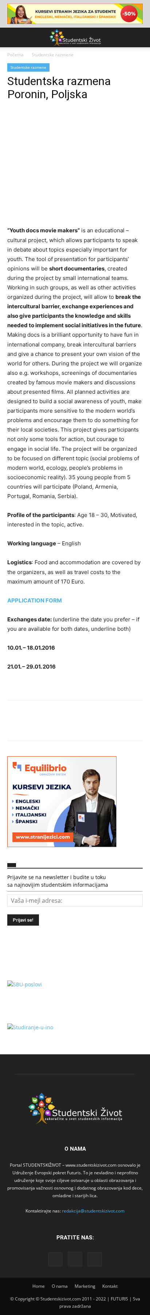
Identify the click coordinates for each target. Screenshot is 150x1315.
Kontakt (110, 1286)
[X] (31, 123)
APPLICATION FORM (34, 600)
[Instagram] (75, 1259)
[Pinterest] (48, 123)
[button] (12, 37)
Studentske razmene (53, 55)
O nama (60, 1286)
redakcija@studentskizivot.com (93, 1211)
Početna (15, 55)
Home (38, 1286)
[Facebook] (14, 123)
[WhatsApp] (65, 123)
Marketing (85, 1286)
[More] (82, 123)
